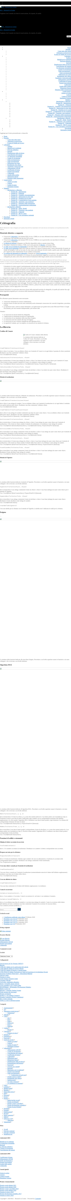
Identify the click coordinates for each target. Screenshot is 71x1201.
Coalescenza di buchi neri (18, 1075)
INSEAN (10, 1023)
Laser (5, 1085)
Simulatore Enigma (13, 1046)
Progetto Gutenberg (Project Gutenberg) (11, 997)
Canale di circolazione (13, 1051)
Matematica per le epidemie (15, 1070)
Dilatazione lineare (12, 1060)
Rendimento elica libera (14, 1078)
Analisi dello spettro (6, 1164)
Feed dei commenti (9, 1132)
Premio (6, 1098)
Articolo (6, 1014)
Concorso (6, 1031)
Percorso (6, 1095)
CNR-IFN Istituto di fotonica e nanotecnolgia (13, 970)
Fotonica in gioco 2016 (6, 1195)
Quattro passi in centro (14, 1076)
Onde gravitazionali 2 (6, 1160)
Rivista (6, 1113)
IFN (8, 1019)
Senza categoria (8, 1115)
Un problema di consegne (14, 1083)
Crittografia (3, 945)
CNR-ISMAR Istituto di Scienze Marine (12, 968)
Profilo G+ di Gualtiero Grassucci (10, 995)
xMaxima (10, 1120)
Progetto (6, 1110)
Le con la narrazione (11, 248)
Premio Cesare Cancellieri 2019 (9, 1189)
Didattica (6, 1035)
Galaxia (9, 1043)
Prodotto (6, 1108)
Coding (6, 1028)
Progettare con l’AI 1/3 (10, 922)
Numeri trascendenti (6, 943)
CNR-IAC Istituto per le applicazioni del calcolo (14, 967)
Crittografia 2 (14, 240)
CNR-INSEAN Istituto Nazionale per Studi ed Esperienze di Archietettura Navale (24, 972)
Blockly (42, 245)
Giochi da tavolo (8, 1040)
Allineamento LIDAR (6, 942)
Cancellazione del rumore (14, 1053)
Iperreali (9, 1068)
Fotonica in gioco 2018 (6, 1192)
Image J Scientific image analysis (9, 984)
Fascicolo (6, 1038)
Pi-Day (6, 1097)
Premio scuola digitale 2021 (8, 1185)
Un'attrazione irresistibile (7, 1143)
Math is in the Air (5, 989)
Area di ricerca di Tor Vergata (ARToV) (11, 963)
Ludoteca (6, 1087)
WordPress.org (8, 1134)
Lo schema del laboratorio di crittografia (15, 253)
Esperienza (7, 1036)
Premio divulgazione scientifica (16, 1105)
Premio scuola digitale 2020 (8, 1187)
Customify (38, 1198)
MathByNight (8, 1088)
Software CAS (8, 1118)
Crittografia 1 (14, 236)
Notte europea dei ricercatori (8, 992)
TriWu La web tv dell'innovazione (10, 1000)
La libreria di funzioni (10, 243)
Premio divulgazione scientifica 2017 (11, 1194)
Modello (6, 1090)
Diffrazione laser (12, 1058)
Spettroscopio (11, 1080)
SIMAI (6, 1117)
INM (8, 1021)
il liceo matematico (41, 253)
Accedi (6, 1129)
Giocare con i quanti (13, 1066)
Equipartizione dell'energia (15, 1063)
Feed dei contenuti (9, 1131)
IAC (8, 1018)
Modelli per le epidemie (7, 1141)
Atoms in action (4, 1173)
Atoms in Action (12, 1041)
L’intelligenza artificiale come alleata (14, 917)
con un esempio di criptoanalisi (17, 246)
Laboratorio (7, 1048)
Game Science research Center (9, 979)
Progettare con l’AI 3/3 (10, 919)
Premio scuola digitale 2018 (8, 1190)
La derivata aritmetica (6, 1146)
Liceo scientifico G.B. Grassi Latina (10, 985)
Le (5, 246)
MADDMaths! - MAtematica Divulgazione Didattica (15, 987)
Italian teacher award (13, 1100)
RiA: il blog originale (6, 999)
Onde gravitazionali (13, 1073)
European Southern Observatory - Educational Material (16, 973)
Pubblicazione (8, 1112)
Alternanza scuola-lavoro (11, 1011)
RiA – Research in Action (7, 10)
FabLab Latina (4, 975)
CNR (5, 1016)
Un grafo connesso (12, 1082)
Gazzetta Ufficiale (5, 980)
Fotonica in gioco (5, 977)
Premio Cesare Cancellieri (15, 1103)
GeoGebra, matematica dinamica (9, 982)
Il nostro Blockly (5, 940)
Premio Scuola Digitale (14, 1107)
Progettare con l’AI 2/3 (10, 920)
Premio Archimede (5, 994)
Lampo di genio (12, 1045)
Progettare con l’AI (9, 924)
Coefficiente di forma (13, 1055)
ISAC (9, 1024)
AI (4, 1009)
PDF (5, 1093)
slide (7, 246)
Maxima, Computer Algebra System (10, 990)
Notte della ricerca (9, 1092)
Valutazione (10, 1013)
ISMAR (9, 1026)
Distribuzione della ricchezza (15, 1061)
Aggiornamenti (8, 1008)
